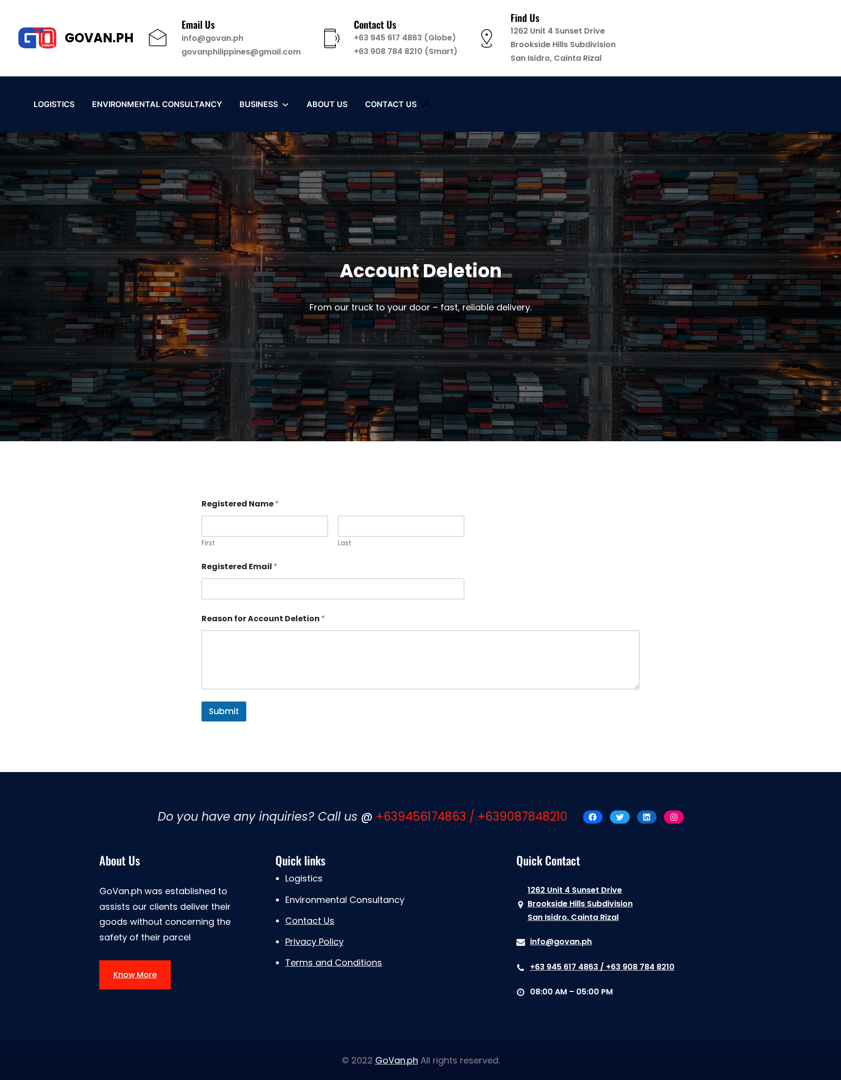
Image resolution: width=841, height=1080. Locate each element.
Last (344, 543)
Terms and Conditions (333, 962)
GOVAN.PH (99, 38)
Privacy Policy (314, 942)
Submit (224, 711)
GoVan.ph (396, 1060)
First (208, 543)
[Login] (426, 104)
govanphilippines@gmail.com (241, 51)
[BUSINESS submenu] (285, 104)
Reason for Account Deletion (263, 618)
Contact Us (309, 921)
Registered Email (239, 566)
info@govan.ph (212, 38)
